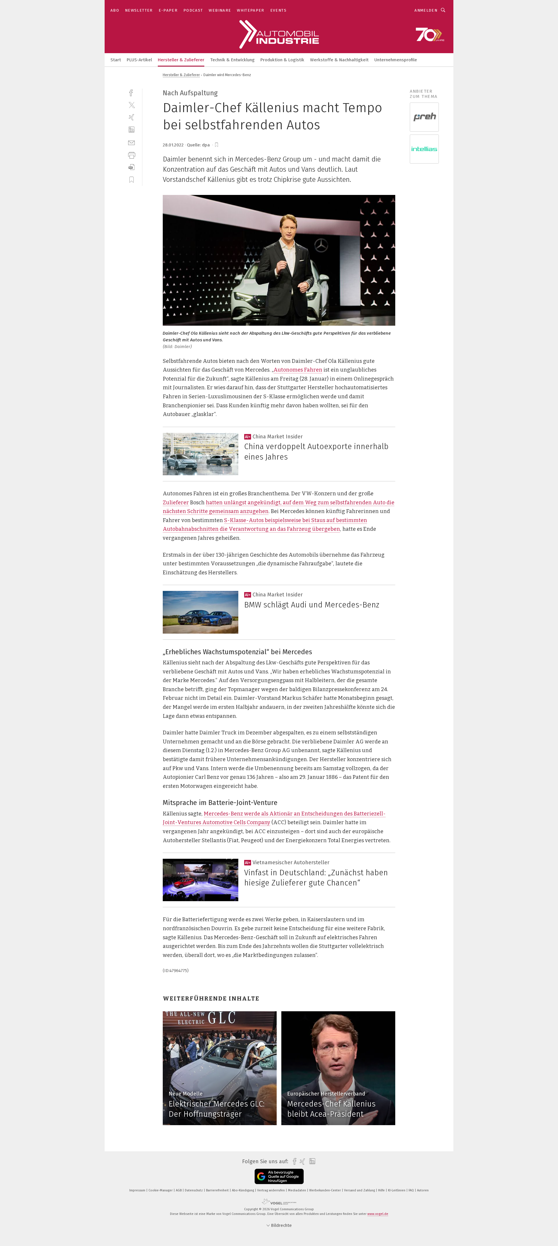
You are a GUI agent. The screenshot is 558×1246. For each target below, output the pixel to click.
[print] (131, 154)
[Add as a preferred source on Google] (279, 1176)
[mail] (131, 142)
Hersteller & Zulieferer (181, 59)
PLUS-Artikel (139, 59)
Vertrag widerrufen (271, 1190)
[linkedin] (131, 129)
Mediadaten (297, 1190)
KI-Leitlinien (397, 1190)
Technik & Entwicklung (232, 59)
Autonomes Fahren (297, 370)
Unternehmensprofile (395, 59)
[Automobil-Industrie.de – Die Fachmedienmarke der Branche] (115, 59)
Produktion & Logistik (282, 59)
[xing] (131, 117)
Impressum (137, 1190)
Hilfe (382, 1190)
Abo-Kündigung (243, 1190)
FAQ (412, 1190)
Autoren (423, 1190)
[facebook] (131, 92)
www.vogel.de (377, 1214)
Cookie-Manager (161, 1190)
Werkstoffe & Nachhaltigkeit (339, 59)
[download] (131, 167)
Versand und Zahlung (360, 1190)
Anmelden (425, 10)
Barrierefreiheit (218, 1190)
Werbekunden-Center (325, 1190)
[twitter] (131, 104)
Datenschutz (194, 1190)
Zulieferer (176, 502)
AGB (179, 1190)
